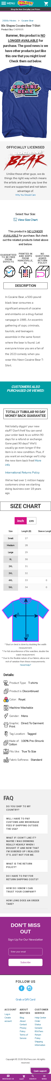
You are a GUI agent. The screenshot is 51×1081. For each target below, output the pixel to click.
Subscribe (25, 962)
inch (20, 521)
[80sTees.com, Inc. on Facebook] (21, 988)
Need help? (25, 665)
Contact (23, 1024)
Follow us (25, 982)
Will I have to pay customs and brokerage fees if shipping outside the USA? (22, 823)
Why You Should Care (25, 195)
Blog (22, 1017)
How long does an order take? (22, 902)
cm (31, 521)
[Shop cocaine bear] (25, 170)
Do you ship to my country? (18, 808)
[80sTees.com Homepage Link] (25, 5)
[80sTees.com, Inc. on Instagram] (29, 988)
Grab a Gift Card (25, 999)
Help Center (40, 1017)
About (23, 1021)
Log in (7, 1014)
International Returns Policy (22, 472)
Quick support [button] (40, 1071)
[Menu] (3, 4)
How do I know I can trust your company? (21, 890)
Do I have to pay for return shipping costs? (22, 878)
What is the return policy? (19, 865)
